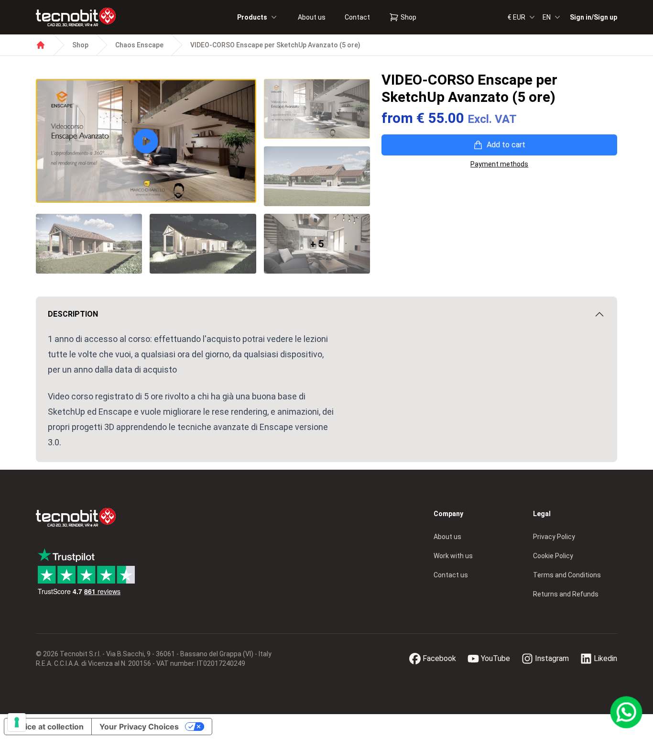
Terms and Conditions (567, 575)
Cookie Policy (553, 556)
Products (252, 17)
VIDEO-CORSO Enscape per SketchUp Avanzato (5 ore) (275, 45)
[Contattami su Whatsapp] (626, 712)
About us (312, 17)
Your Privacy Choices (139, 726)
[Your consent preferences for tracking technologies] (17, 722)
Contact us (451, 575)
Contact (357, 17)
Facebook (439, 658)
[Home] (40, 45)
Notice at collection (48, 726)
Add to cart (506, 144)
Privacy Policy (554, 536)
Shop (408, 17)
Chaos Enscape (139, 45)
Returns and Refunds (566, 594)
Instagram (552, 658)
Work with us (453, 556)
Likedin (605, 658)
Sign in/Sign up (593, 17)
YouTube (495, 658)
